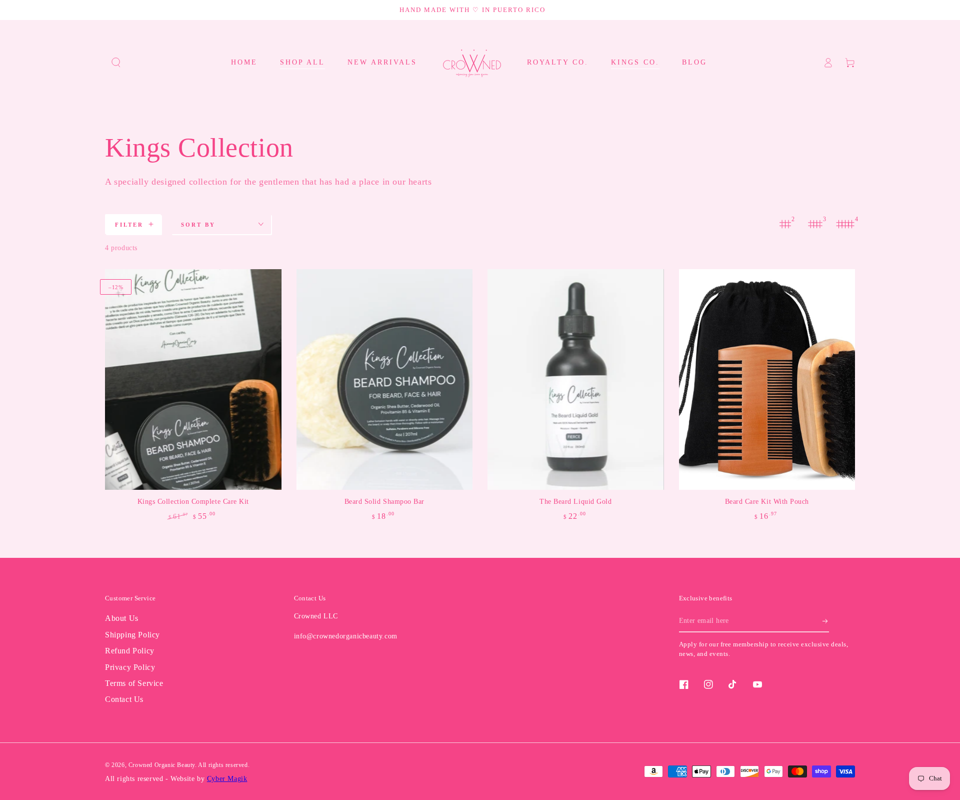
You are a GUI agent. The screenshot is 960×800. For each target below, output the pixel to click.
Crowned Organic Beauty (161, 764)
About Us (121, 618)
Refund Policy (129, 650)
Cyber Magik (227, 778)
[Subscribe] (825, 621)
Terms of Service (134, 683)
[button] (116, 63)
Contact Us (124, 699)
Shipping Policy (132, 634)
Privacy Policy (130, 667)
